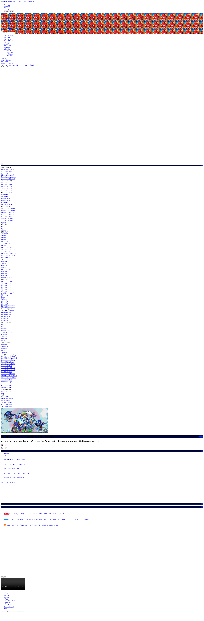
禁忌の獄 (9, 55)
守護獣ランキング (6, 299)
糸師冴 (3, 208)
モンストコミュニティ (7, 391)
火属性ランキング (6, 283)
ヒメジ (3, 226)
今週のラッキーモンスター (8, 177)
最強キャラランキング (7, 175)
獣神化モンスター (6, 316)
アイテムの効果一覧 (6, 366)
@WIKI (6, 608)
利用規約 (6, 599)
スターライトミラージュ (8, 249)
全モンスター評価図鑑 (7, 310)
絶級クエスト (5, 324)
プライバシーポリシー (10, 600)
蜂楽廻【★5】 (5, 202)
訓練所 (3, 350)
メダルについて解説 (6, 380)
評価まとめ (4, 182)
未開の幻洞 (10, 54)
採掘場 (3, 340)
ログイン (6, 9)
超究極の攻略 (11, 208)
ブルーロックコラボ (6, 171)
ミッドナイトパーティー (8, 251)
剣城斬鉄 (3, 218)
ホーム (6, 4)
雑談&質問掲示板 (6, 400)
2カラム (6, 11)
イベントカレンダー (6, 173)
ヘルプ (6, 594)
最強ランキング (8, 37)
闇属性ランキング (6, 291)
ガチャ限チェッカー (6, 385)
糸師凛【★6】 (5, 196)
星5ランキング (5, 297)
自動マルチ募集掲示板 (7, 398)
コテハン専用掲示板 (6, 404)
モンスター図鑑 (8, 35)
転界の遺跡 (7, 49)
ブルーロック (7, 42)
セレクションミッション (8, 188)
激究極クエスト (5, 328)
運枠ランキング (5, 295)
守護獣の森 (4, 336)
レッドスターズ (5, 243)
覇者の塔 (3, 263)
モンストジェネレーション (8, 255)
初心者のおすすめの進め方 (8, 356)
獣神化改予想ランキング (8, 305)
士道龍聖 (3, 210)
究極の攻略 (11, 212)
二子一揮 (3, 220)
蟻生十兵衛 (4, 216)
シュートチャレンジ (6, 190)
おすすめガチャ (5, 233)
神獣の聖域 (7, 47)
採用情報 (6, 597)
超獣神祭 (3, 235)
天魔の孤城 (4, 273)
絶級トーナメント (6, 269)
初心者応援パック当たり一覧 (9, 358)
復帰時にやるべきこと (7, 382)
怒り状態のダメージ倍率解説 (9, 376)
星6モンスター (5, 318)
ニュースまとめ (8, 40)
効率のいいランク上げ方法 (8, 378)
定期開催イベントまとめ (8, 277)
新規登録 (6, 7)
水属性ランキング (6, 285)
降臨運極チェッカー (6, 387)
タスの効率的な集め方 (7, 362)
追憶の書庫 (4, 334)
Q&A (2, 393)
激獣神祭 (3, 237)
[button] (103, 25)
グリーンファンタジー (7, 247)
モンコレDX (4, 241)
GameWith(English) (9, 607)
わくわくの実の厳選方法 (8, 368)
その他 (9, 50)
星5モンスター (5, 320)
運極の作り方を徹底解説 (8, 364)
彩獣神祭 (3, 239)
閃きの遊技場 (5, 346)
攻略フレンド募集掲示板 (8, 179)
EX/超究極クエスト (6, 332)
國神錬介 (3, 222)
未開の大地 (4, 344)
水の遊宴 (3, 245)
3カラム (11, 11)
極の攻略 (10, 218)
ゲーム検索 (7, 6)
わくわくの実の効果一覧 (8, 370)
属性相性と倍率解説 (6, 372)
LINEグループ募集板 (7, 402)
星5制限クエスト (5, 330)
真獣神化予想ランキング (8, 307)
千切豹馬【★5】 (5, 200)
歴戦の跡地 (4, 352)
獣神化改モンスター (6, 314)
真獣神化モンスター (6, 312)
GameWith (10, 611)
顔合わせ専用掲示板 (6, 406)
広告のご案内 (7, 602)
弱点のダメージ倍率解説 (8, 374)
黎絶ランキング (5, 301)
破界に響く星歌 (5, 257)
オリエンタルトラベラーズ (8, 253)
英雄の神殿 (4, 338)
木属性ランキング (6, 287)
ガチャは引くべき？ (6, 184)
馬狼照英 (3, 212)
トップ (6, 592)
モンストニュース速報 (7, 169)
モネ (2, 228)
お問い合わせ (7, 604)
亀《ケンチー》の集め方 (8, 360)
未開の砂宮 (4, 275)
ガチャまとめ (7, 39)
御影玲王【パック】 (6, 204)
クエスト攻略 (7, 45)
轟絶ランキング (5, 303)
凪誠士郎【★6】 (5, 198)
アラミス (3, 230)
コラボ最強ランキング (7, 293)
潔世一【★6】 (5, 194)
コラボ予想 (7, 44)
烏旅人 (3, 214)
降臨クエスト (5, 326)
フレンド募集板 (5, 396)
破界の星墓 (10, 52)
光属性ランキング (6, 289)
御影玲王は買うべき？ (7, 186)
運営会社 (6, 595)
